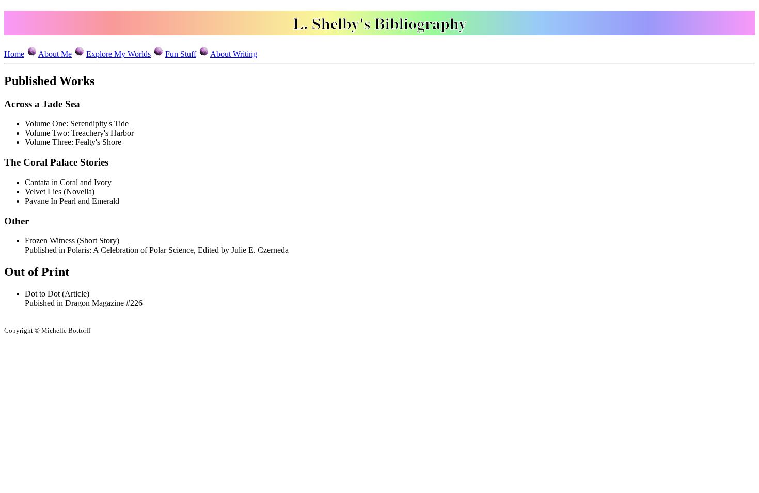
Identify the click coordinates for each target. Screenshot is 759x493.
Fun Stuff (180, 54)
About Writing (233, 54)
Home (14, 54)
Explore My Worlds (118, 54)
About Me (55, 54)
